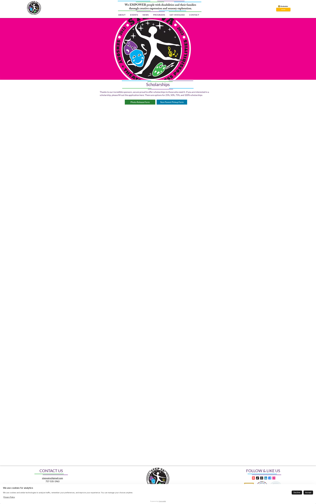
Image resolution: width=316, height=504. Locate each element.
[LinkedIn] (265, 478)
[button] (122, 14)
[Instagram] (273, 478)
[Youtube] (253, 478)
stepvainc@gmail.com (52, 478)
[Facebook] (269, 478)
